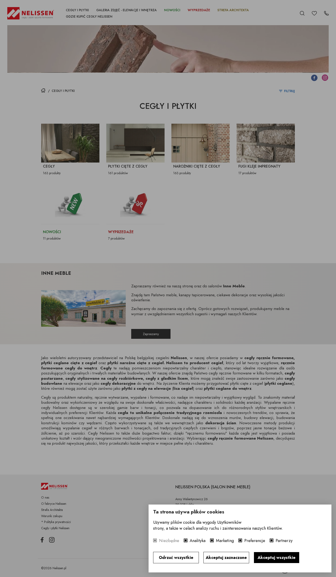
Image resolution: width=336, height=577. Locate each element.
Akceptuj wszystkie (277, 558)
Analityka (197, 541)
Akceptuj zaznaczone (226, 558)
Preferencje (254, 541)
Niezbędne (169, 541)
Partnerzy (284, 541)
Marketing (225, 541)
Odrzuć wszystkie (176, 558)
